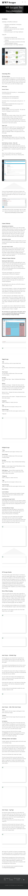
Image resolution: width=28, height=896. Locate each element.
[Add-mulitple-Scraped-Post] (14, 526)
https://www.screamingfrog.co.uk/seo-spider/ (14, 212)
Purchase (11, 879)
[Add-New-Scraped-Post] (14, 417)
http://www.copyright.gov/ (9, 867)
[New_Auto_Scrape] (14, 767)
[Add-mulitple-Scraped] (14, 787)
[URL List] (14, 198)
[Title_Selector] (14, 341)
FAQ (5, 879)
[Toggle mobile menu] (25, 2)
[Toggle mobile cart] (22, 2)
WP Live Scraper (17, 878)
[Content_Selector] (14, 348)
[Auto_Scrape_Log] (14, 834)
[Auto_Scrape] (14, 693)
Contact (18, 879)
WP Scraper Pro (7, 878)
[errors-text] (14, 637)
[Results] (14, 615)
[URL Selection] (14, 318)
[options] (14, 556)
